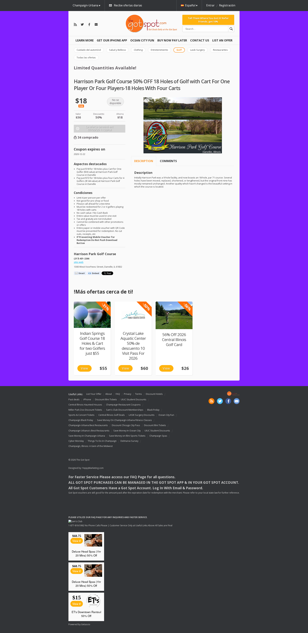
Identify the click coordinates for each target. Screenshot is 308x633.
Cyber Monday (76, 440)
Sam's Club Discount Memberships (124, 409)
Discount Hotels (154, 393)
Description (143, 161)
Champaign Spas (158, 435)
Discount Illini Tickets (106, 399)
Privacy (127, 393)
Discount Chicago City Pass (126, 425)
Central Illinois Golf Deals (111, 414)
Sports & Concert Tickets (81, 414)
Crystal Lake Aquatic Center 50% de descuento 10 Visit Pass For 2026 (133, 346)
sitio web (78, 262)
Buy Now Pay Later (172, 40)
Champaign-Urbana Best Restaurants (88, 425)
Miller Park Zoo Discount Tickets (85, 409)
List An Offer (222, 40)
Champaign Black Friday (80, 420)
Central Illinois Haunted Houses (85, 404)
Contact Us (199, 40)
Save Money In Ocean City (127, 430)
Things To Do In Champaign (102, 440)
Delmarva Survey (129, 440)
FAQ (118, 393)
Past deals (73, 399)
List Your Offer (93, 393)
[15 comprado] (92, 315)
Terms (138, 393)
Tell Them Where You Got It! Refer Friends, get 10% (208, 20)
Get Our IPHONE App (112, 40)
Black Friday (153, 409)
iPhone (87, 399)
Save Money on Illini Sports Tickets (127, 435)
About (108, 393)
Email (82, 273)
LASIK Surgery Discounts (142, 414)
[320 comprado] (174, 315)
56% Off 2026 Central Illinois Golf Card (174, 339)
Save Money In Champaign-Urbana (86, 435)
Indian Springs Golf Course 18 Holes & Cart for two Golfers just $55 (92, 343)
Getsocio (85, 624)
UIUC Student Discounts (133, 399)
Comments (168, 161)
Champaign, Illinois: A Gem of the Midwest (90, 446)
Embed (95, 273)
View (84, 368)
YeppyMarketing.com (93, 468)
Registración (227, 5)
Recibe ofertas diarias (128, 5)
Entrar (210, 5)
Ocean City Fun (142, 40)
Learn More (85, 40)
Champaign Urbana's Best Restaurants (88, 430)
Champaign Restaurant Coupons (123, 404)
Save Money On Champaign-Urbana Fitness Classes (124, 420)
